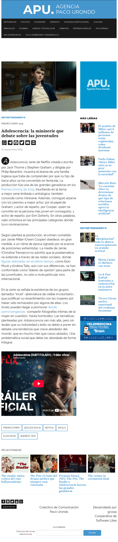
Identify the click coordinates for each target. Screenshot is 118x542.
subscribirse (9, 506)
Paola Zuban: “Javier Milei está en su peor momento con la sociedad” (107, 166)
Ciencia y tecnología (43, 28)
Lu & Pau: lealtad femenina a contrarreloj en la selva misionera (106, 282)
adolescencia (32, 428)
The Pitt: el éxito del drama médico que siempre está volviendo (43, 480)
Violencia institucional (76, 22)
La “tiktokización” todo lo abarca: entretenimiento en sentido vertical (106, 243)
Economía (39, 22)
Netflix (49, 428)
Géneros (54, 22)
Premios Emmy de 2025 (17, 189)
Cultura (98, 22)
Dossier (23, 28)
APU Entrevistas (12, 35)
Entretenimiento (13, 117)
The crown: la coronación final (98, 477)
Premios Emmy (11, 428)
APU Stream (102, 28)
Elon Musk (9, 436)
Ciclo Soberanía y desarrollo (42, 35)
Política (25, 22)
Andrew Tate (28, 436)
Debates (64, 28)
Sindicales (9, 28)
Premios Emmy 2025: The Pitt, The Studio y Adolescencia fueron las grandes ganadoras (72, 483)
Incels (62, 428)
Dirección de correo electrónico (25, 532)
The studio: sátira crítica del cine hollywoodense (12, 479)
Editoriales (10, 22)
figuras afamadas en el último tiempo (27, 261)
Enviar (92, 532)
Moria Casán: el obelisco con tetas (106, 263)
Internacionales (82, 28)
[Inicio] (59, 9)
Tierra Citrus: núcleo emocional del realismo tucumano (107, 304)
